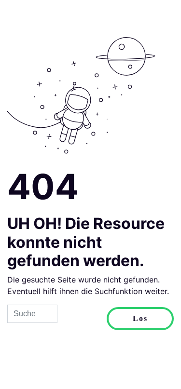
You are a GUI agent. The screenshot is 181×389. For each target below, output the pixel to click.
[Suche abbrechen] (82, 318)
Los (140, 318)
